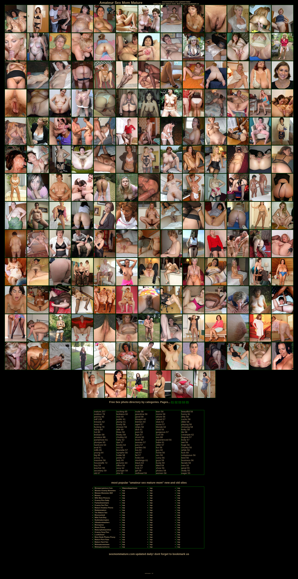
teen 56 (160, 411)
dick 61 (138, 429)
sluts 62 (160, 422)
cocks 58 (185, 419)
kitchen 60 (140, 422)
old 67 (97, 473)
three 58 (120, 432)
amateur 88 (99, 437)
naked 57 (160, 419)
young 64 (98, 452)
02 (176, 402)
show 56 (160, 468)
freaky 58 (121, 434)
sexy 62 (120, 468)
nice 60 (120, 416)
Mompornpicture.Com (104, 488)
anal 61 (98, 447)
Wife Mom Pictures (102, 498)
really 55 (185, 470)
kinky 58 (185, 429)
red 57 (138, 452)
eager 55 (185, 473)
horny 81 (185, 414)
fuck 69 (185, 452)
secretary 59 (100, 470)
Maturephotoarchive (103, 530)
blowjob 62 (140, 419)
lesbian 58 (99, 434)
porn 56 (139, 432)
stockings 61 (141, 460)
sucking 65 (121, 411)
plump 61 (121, 422)
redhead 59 (141, 473)
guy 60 (159, 450)
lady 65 (120, 460)
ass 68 (159, 437)
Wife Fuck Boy (100, 517)
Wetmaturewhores (102, 547)
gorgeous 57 (162, 432)
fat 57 (138, 455)
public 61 (120, 419)
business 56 (187, 460)
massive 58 (100, 460)
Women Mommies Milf (104, 493)
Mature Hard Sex (101, 542)
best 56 (185, 458)
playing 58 (186, 424)
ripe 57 (119, 442)
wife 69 (120, 429)
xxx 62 (119, 447)
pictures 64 (121, 463)
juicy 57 (139, 445)
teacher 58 (99, 468)
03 (179, 402)
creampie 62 (187, 434)
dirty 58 (185, 416)
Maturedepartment (129, 488)
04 (183, 402)
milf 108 (98, 419)
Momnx (98, 495)
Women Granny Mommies (105, 491)
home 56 (160, 452)
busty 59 (160, 463)
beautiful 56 (187, 411)
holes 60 (139, 458)
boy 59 (97, 465)
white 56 (185, 450)
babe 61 (160, 442)
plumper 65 (99, 442)
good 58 (139, 416)
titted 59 (160, 465)
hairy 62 (120, 440)
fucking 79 (99, 427)
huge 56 (185, 445)
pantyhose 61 (101, 440)
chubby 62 (121, 437)
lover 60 (139, 440)
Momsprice (99, 525)
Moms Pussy (100, 527)
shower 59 (121, 427)
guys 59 (160, 460)
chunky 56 (186, 447)
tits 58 (184, 432)
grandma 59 (141, 414)
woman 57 (140, 442)
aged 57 (139, 424)
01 (172, 402)
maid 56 (160, 429)
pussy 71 (98, 458)
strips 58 (139, 427)
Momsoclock (100, 515)
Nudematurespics (102, 520)
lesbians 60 (122, 414)
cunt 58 (159, 434)
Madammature (100, 510)
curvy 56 (160, 458)
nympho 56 (122, 452)
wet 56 (184, 442)
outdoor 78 (99, 414)
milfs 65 (98, 450)
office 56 (120, 465)
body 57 (185, 440)
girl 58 (138, 470)
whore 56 (160, 416)
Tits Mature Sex (101, 513)
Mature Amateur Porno (104, 508)
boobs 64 (121, 445)
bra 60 (138, 450)
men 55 (185, 465)
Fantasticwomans (102, 503)
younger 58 (122, 470)
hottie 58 (120, 455)
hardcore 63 (100, 445)
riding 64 (98, 429)
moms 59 (160, 414)
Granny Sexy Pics (102, 532)
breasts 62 (99, 422)
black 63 (139, 463)
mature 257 (99, 411)
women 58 (161, 473)
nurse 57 (160, 424)
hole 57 (139, 468)
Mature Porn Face (102, 540)
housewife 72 (100, 463)
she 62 (119, 473)
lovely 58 (120, 424)
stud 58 (139, 465)
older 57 (160, 445)
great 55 (185, 468)
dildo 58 (185, 422)
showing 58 (187, 427)
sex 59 (159, 455)
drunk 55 (139, 437)
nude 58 (139, 411)
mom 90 (98, 424)
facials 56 (186, 463)
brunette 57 (122, 450)
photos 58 (161, 470)
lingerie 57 (186, 437)
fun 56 (159, 447)
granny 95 (99, 416)
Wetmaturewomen (102, 544)
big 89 (97, 455)
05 (187, 402)
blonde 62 (161, 427)
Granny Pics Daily (102, 500)
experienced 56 (164, 440)
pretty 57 (120, 458)
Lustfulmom (99, 535)
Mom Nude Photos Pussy (105, 537)
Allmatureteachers (102, 522)
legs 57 (139, 434)
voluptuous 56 (188, 455)
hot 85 (97, 432)
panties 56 (140, 447)
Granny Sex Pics (101, 505)
